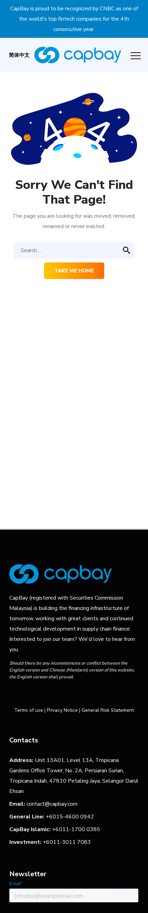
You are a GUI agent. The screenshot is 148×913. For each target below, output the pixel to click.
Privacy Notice (62, 710)
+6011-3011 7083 (67, 842)
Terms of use (28, 710)
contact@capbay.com (52, 804)
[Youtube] (66, 695)
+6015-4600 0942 (70, 816)
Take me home (74, 270)
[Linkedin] (39, 695)
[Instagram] (26, 695)
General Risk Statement (108, 710)
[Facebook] (13, 695)
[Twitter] (53, 695)
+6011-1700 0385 (76, 829)
